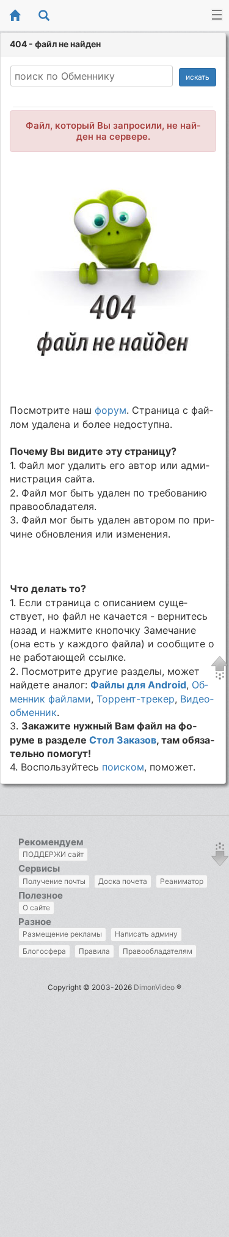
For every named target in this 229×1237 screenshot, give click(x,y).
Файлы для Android (138, 685)
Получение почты (54, 881)
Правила (94, 951)
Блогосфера (44, 951)
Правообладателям (157, 951)
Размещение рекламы (62, 933)
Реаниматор (181, 881)
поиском (123, 767)
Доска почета (122, 881)
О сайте (36, 907)
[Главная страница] (14, 16)
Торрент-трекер (135, 699)
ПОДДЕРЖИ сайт (53, 854)
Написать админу (146, 933)
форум (110, 410)
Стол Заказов (122, 740)
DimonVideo (154, 987)
